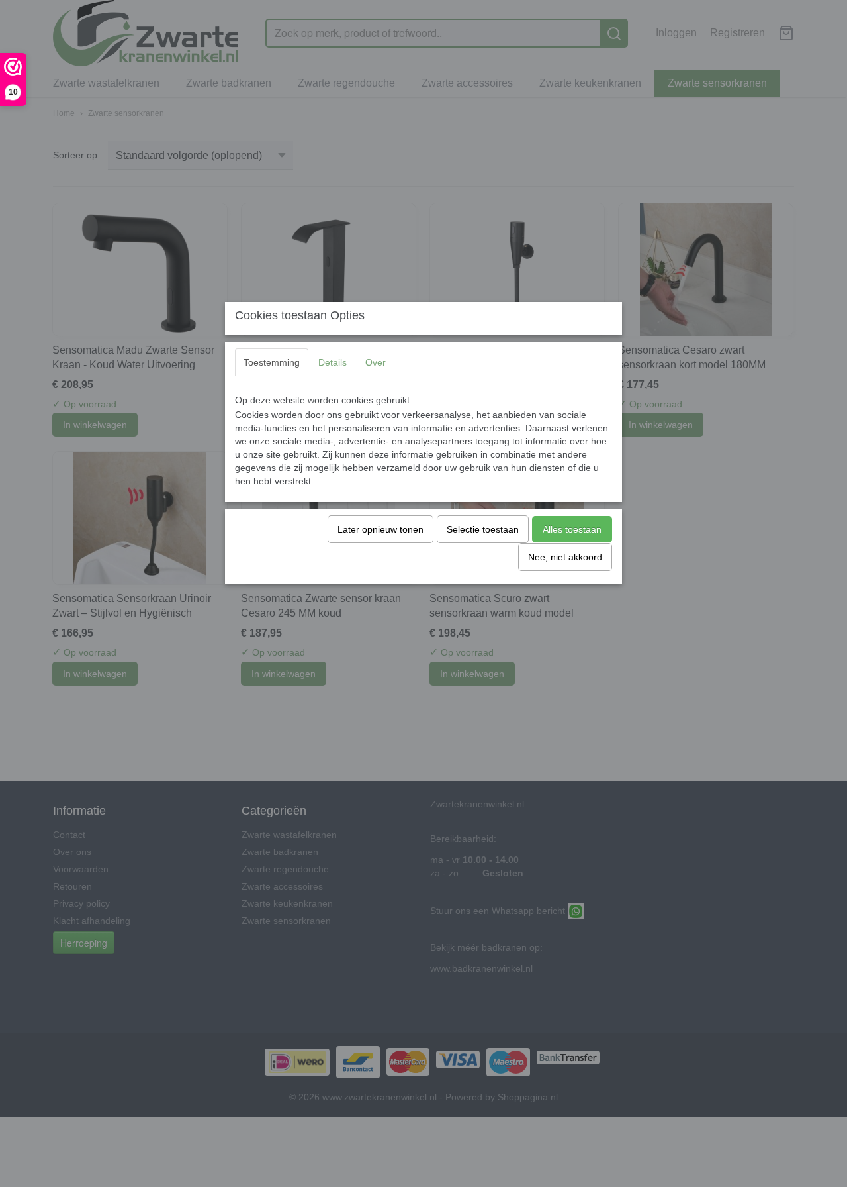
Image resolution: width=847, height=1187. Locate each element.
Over (375, 362)
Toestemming (272, 362)
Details (332, 362)
